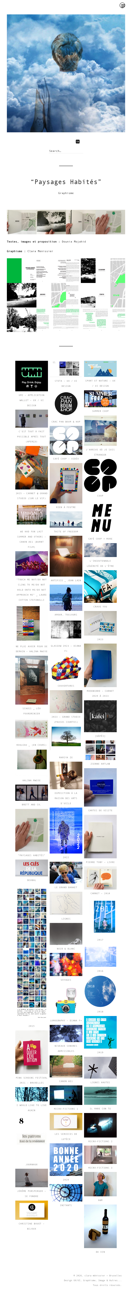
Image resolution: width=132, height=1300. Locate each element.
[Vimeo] (72, 142)
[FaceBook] (56, 142)
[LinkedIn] (80, 142)
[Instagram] (64, 142)
